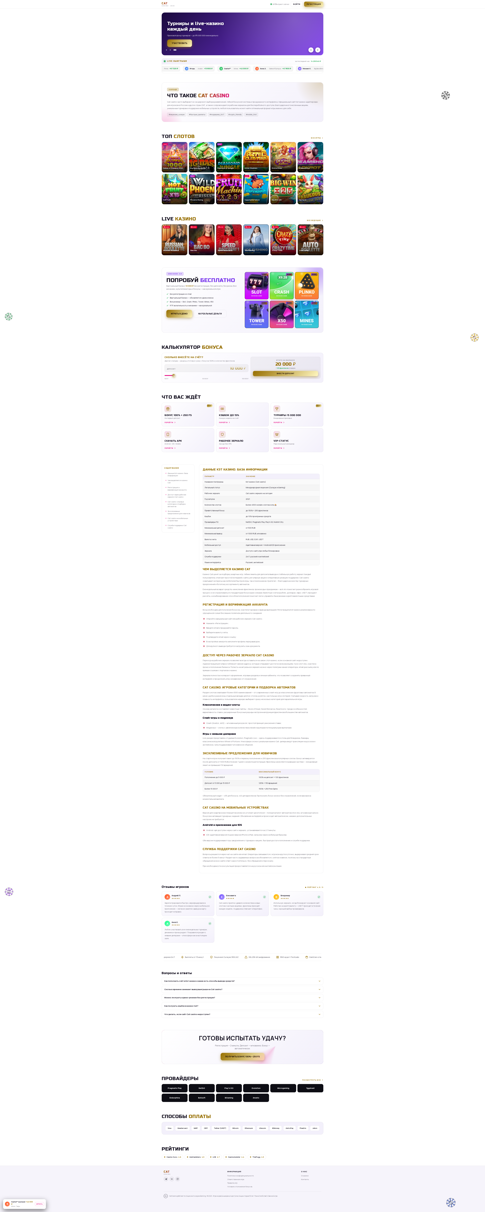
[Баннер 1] (166, 49)
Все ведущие (314, 220)
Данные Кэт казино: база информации (178, 474)
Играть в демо (179, 313)
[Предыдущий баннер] (310, 49)
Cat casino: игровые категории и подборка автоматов (177, 504)
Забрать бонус (180, 44)
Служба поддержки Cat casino (177, 526)
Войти (296, 4)
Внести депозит (285, 373)
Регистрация (314, 4)
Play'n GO (228, 1088)
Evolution (256, 1088)
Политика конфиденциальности (240, 1176)
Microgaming (283, 1088)
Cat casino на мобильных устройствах (178, 519)
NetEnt (202, 1088)
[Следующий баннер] (317, 49)
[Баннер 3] (175, 49)
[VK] (171, 1179)
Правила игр (232, 1183)
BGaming (229, 1098)
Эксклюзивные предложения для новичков (179, 512)
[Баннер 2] (171, 49)
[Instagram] (177, 1179)
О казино (305, 1176)
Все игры (316, 138)
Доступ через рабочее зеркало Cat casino (177, 496)
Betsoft (201, 1098)
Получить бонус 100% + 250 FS (242, 1056)
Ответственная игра (235, 1179)
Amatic (256, 1098)
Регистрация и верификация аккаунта (177, 488)
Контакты (305, 1179)
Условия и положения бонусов (239, 1186)
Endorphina (174, 1098)
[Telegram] (166, 1179)
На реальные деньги (210, 313)
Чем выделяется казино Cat (177, 481)
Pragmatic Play (175, 1088)
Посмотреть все (311, 1080)
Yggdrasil (310, 1088)
